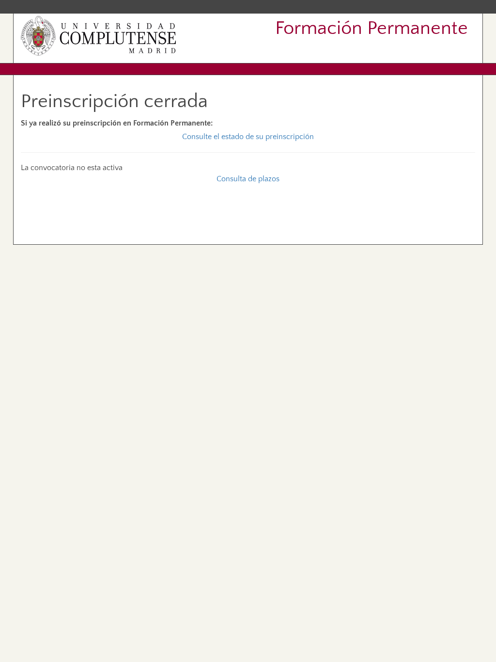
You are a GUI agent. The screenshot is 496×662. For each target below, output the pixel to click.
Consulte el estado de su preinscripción (248, 136)
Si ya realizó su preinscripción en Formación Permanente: (117, 123)
